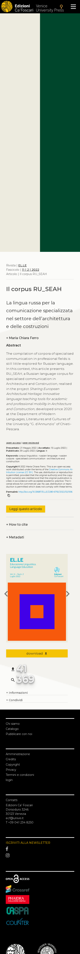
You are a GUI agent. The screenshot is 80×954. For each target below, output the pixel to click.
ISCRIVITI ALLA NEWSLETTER (28, 843)
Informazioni (17, 693)
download (37, 653)
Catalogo (12, 729)
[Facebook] (40, 849)
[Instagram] (40, 855)
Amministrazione (18, 754)
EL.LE (22, 265)
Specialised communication (30, 458)
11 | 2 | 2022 (30, 270)
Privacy (11, 770)
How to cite (17, 524)
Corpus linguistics (28, 455)
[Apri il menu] (73, 6)
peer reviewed (31, 442)
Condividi (14, 700)
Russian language (48, 455)
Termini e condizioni (20, 775)
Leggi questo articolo (25, 509)
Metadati (15, 537)
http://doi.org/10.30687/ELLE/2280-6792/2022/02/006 (45, 492)
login (9, 780)
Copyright (13, 764)
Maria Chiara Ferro (22, 338)
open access (13, 442)
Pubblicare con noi (19, 734)
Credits (11, 759)
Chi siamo (13, 724)
